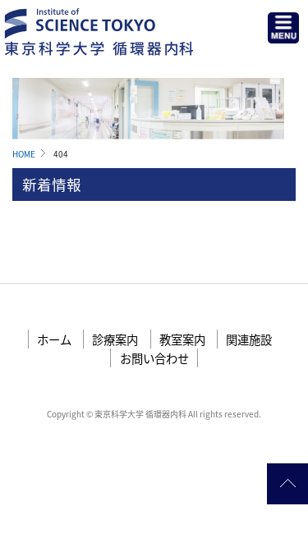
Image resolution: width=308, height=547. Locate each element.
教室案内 (182, 339)
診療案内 (115, 339)
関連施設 (249, 339)
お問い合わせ (154, 358)
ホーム (54, 339)
